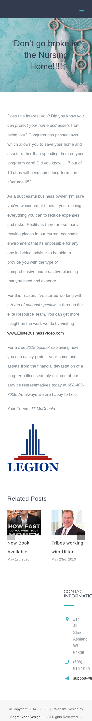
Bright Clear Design (25, 717)
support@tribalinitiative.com (79, 678)
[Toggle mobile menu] (82, 10)
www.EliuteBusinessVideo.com (35, 333)
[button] (11, 536)
